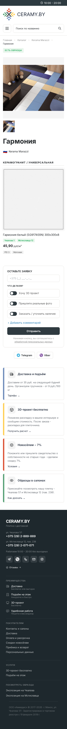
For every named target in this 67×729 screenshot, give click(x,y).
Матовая (17, 252)
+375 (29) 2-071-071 (20, 545)
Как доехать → (16, 497)
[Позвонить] (25, 559)
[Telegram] (9, 559)
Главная (7, 40)
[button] (9, 126)
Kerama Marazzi (40, 40)
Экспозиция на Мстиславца (22, 695)
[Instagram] (42, 559)
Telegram (26, 355)
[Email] (34, 559)
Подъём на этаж (16, 675)
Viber (47, 355)
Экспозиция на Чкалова (20, 690)
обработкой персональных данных (34, 341)
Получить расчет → (19, 430)
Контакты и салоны (17, 628)
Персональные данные (20, 651)
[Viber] (17, 559)
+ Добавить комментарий (24, 322)
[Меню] (7, 28)
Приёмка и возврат (17, 647)
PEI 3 (6, 252)
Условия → (14, 466)
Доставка (11, 633)
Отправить (34, 331)
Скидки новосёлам (17, 642)
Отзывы (13, 567)
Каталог (21, 40)
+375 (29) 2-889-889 (21, 536)
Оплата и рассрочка (18, 637)
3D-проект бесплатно (19, 670)
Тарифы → (14, 395)
